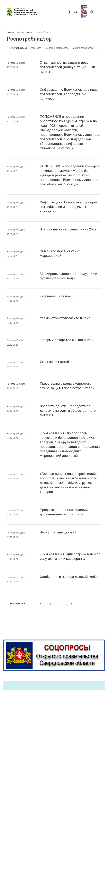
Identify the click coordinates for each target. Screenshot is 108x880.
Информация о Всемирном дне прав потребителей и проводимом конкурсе (69, 94)
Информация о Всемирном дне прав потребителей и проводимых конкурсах (69, 206)
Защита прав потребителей (86, 48)
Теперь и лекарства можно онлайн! (68, 340)
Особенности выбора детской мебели (70, 577)
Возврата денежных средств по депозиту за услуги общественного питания (68, 410)
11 (70, 603)
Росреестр (35, 48)
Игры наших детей (54, 362)
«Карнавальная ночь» (57, 296)
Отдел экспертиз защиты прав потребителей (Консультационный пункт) (67, 67)
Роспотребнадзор (16, 63)
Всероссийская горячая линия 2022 (68, 229)
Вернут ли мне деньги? (58, 532)
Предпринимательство (56, 48)
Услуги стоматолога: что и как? (65, 318)
